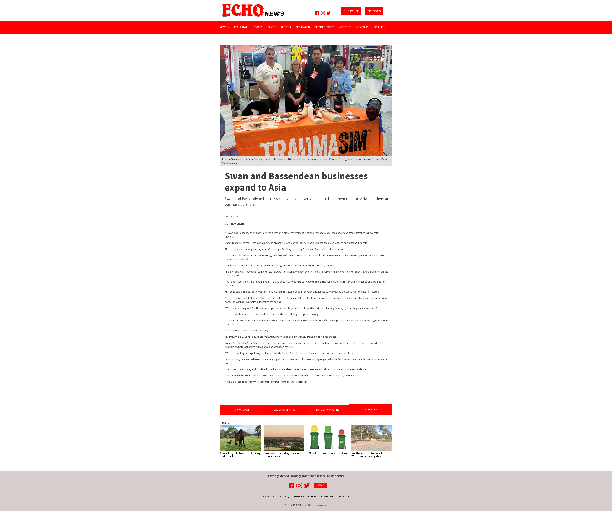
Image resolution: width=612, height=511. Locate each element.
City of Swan (241, 409)
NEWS (222, 27)
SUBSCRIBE (351, 11)
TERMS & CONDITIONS (305, 496)
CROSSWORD (303, 27)
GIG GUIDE (379, 27)
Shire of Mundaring (327, 409)
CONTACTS (362, 27)
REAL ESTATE (241, 27)
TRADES (271, 27)
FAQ (286, 496)
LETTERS (286, 27)
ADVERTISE (345, 27)
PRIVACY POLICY (272, 496)
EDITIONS (374, 11)
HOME (320, 485)
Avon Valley (370, 409)
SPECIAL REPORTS (324, 27)
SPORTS (258, 27)
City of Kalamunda (284, 409)
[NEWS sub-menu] (229, 27)
